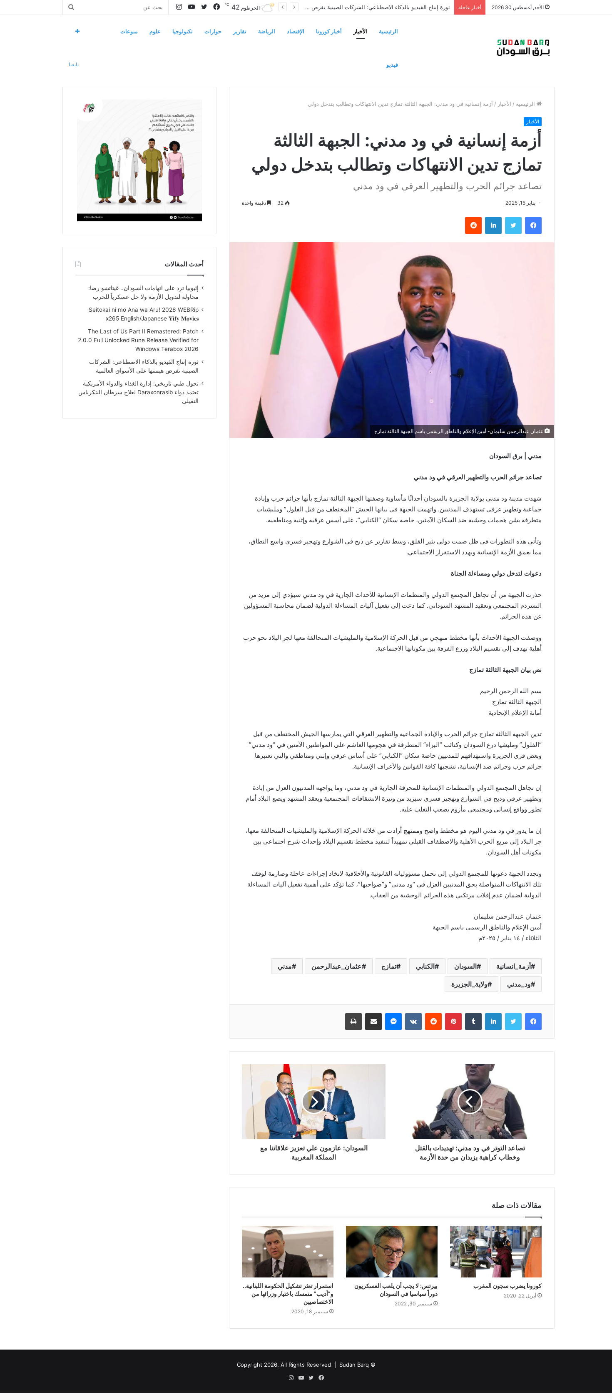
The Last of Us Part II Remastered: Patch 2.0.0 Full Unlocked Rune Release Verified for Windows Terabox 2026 (138, 340)
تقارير (239, 31)
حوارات (212, 31)
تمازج (388, 966)
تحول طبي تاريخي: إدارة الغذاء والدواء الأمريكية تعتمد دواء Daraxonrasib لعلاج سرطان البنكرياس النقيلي (138, 392)
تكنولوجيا (182, 31)
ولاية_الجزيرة (469, 984)
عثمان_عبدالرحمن (336, 966)
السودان (465, 966)
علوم (155, 31)
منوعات (129, 31)
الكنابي (425, 966)
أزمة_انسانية (513, 966)
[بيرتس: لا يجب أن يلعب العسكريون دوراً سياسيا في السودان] (392, 1251)
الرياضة (266, 31)
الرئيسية (388, 31)
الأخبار (360, 31)
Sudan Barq (354, 1364)
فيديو (392, 64)
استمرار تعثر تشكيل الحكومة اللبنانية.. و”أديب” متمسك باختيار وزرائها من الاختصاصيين (288, 1293)
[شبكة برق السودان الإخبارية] (523, 48)
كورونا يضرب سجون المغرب (507, 1285)
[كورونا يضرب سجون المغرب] (496, 1251)
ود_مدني (519, 984)
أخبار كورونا (329, 31)
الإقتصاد (295, 31)
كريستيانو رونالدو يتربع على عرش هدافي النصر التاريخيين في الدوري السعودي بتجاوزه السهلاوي (340, 7)
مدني (285, 966)
